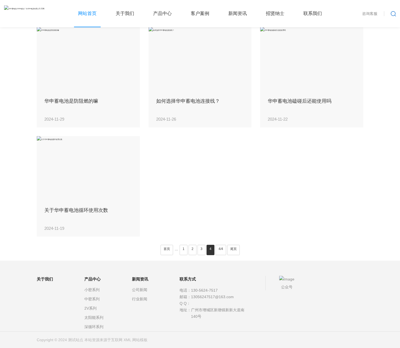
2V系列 (90, 308)
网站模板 (139, 340)
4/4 (221, 249)
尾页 (233, 249)
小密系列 (92, 290)
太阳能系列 (93, 317)
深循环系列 (93, 327)
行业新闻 (139, 299)
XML (127, 340)
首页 (167, 249)
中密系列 (92, 299)
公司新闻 (139, 290)
